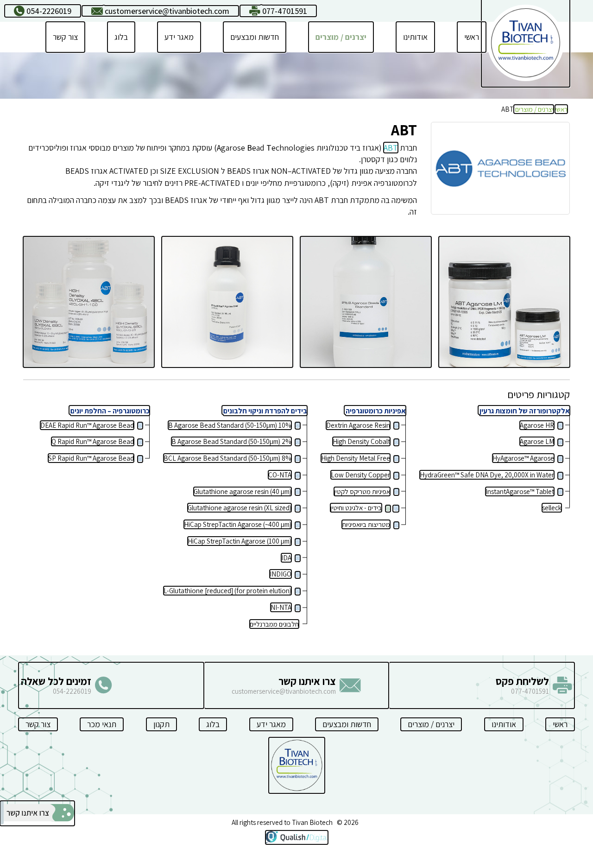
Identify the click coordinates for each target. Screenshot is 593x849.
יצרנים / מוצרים (340, 37)
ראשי (471, 37)
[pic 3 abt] (365, 301)
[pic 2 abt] (227, 301)
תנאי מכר (101, 724)
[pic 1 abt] (88, 301)
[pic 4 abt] (504, 301)
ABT (391, 147)
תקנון (161, 724)
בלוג (121, 37)
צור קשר (65, 37)
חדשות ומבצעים (254, 37)
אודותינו (415, 37)
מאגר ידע (179, 37)
